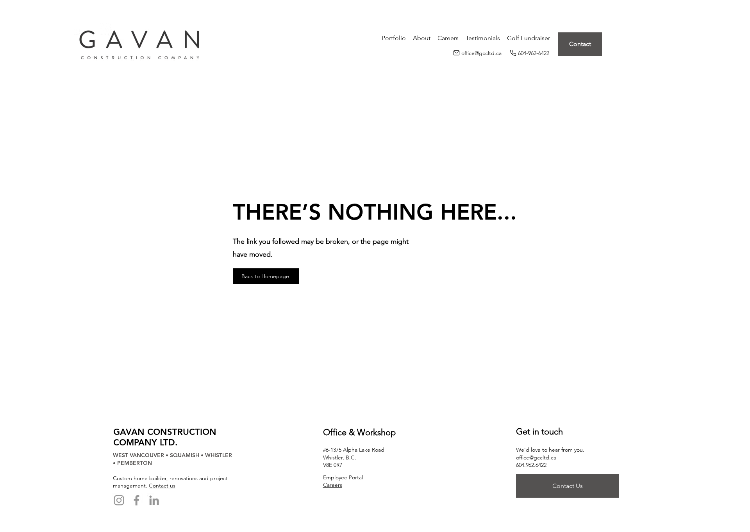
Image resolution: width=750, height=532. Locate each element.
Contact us (162, 485)
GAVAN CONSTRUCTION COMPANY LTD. (164, 437)
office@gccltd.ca (536, 457)
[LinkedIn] (154, 500)
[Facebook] (136, 500)
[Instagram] (119, 500)
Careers (332, 484)
